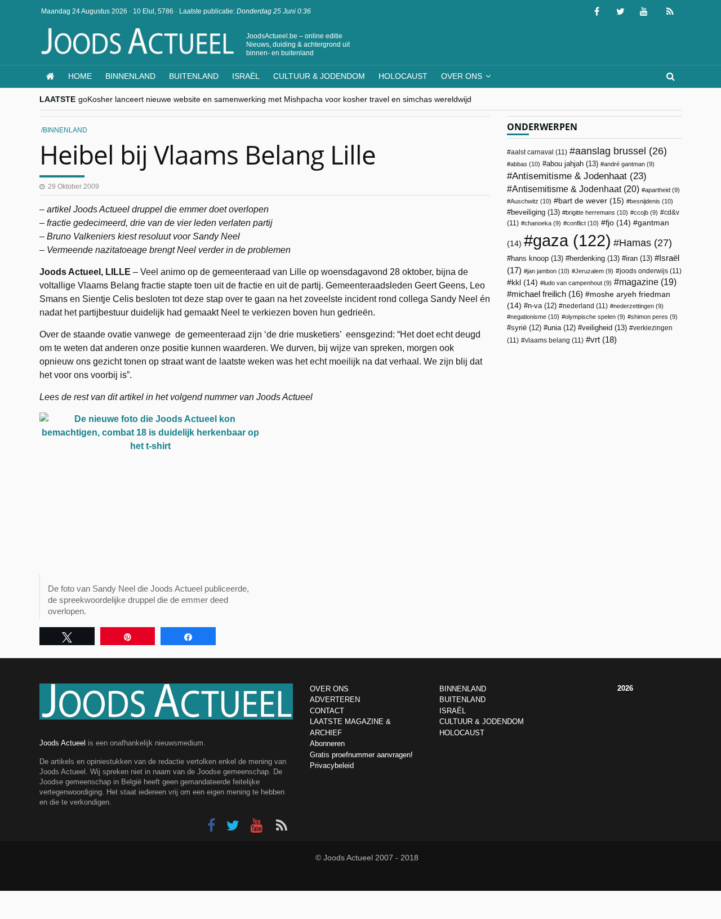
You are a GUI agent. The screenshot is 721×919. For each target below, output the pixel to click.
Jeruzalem (594, 271)
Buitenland (194, 76)
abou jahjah (572, 163)
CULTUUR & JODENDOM (481, 721)
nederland (585, 306)
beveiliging (535, 212)
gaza (572, 240)
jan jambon (548, 271)
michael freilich (547, 294)
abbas (525, 164)
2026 (625, 688)
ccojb (646, 212)
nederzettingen (638, 306)
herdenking (594, 258)
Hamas (645, 242)
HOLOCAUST (461, 733)
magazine (648, 282)
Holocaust (403, 76)
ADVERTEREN (335, 699)
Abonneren (327, 743)
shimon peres (654, 316)
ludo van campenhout (578, 282)
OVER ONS (329, 689)
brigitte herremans (597, 212)
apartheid (662, 190)
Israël (246, 76)
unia (562, 328)
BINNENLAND (462, 689)
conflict (583, 223)
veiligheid (604, 327)
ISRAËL (452, 711)
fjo (618, 223)
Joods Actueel (62, 743)
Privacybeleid (332, 765)
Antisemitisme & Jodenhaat (579, 175)
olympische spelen (595, 316)
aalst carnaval (539, 152)
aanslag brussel (621, 151)
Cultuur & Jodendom (319, 76)
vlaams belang (554, 340)
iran (639, 258)
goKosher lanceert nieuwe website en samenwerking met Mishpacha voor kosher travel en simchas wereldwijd (274, 99)
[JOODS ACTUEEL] (50, 76)
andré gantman (629, 164)
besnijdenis (651, 201)
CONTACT (327, 711)
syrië (526, 328)
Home (80, 76)
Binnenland (130, 76)
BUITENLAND (462, 699)
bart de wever (591, 200)
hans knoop (537, 258)
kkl (524, 282)
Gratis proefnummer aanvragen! (361, 755)
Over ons (461, 76)
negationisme (534, 316)
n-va (542, 306)
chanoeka (542, 223)
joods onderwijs (651, 271)
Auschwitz (530, 201)
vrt (603, 339)
